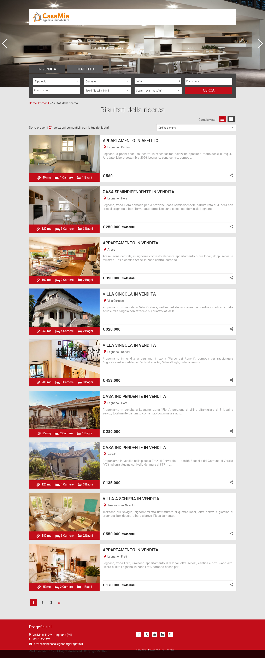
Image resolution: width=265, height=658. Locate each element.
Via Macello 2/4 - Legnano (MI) (52, 634)
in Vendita (47, 69)
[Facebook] (138, 634)
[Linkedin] (162, 634)
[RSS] (170, 634)
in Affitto (85, 69)
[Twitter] (146, 634)
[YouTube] (154, 634)
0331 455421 (42, 639)
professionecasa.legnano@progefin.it (58, 644)
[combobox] (56, 81)
